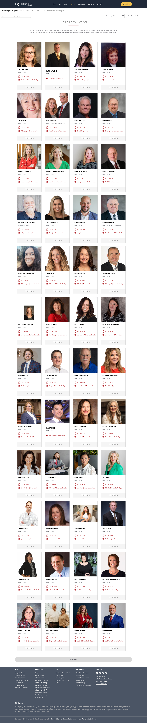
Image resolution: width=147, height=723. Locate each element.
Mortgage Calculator (21, 687)
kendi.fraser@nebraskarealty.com (31, 182)
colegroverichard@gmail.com (30, 233)
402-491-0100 (100, 676)
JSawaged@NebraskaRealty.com (115, 284)
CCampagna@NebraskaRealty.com (32, 284)
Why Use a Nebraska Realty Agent (53, 11)
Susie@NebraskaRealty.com (58, 233)
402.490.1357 (53, 383)
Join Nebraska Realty (82, 673)
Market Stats (39, 697)
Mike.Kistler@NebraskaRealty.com (59, 590)
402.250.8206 (81, 484)
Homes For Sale (20, 675)
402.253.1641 (81, 536)
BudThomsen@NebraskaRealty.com (116, 233)
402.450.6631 (53, 587)
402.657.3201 (53, 331)
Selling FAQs (59, 675)
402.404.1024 (81, 77)
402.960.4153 (81, 280)
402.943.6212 (81, 178)
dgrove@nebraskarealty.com (114, 131)
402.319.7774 (109, 280)
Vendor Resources (41, 695)
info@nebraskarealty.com (104, 679)
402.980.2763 (109, 587)
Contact (127, 4)
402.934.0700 (109, 178)
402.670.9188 (25, 178)
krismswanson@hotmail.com (58, 539)
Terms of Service (56, 719)
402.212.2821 (109, 230)
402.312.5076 (53, 127)
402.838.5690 (109, 434)
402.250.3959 (109, 127)
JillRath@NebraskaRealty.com (114, 488)
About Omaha (39, 675)
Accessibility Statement (89, 719)
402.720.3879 (25, 127)
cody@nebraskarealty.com (85, 233)
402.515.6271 (25, 230)
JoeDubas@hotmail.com (112, 539)
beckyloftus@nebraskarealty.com (31, 641)
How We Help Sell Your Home (63, 681)
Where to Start (80, 675)
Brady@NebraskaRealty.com (114, 437)
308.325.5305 (25, 587)
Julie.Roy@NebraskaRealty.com (59, 284)
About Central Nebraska (42, 687)
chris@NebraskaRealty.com (57, 131)
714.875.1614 (25, 280)
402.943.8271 (109, 77)
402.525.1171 (81, 230)
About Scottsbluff (41, 690)
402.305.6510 (53, 484)
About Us (91, 4)
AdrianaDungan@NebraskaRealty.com (89, 80)
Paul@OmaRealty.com (112, 182)
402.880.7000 (81, 127)
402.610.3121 (81, 587)
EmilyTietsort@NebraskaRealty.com (32, 488)
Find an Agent (24, 11)
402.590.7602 (81, 637)
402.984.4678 (81, 383)
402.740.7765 (53, 536)
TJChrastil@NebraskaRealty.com (59, 488)
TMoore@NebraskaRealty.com (86, 539)
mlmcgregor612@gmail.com (114, 335)
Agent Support (80, 680)
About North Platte (41, 685)
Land (65, 4)
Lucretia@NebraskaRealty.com (86, 437)
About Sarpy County (41, 680)
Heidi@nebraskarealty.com (85, 590)
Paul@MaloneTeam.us (56, 78)
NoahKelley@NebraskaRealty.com (31, 386)
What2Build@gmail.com (112, 386)
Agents (73, 4)
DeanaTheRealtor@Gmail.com (30, 437)
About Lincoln (39, 678)
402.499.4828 (109, 484)
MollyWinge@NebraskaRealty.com (87, 335)
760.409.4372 (81, 331)
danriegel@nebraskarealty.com (58, 435)
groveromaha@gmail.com (29, 539)
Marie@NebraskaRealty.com (86, 641)
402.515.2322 (25, 383)
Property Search (20, 673)
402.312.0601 (25, 536)
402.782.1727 (25, 77)
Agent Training (80, 683)
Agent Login (77, 719)
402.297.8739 (25, 434)
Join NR (99, 4)
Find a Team (35, 11)
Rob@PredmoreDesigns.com (58, 641)
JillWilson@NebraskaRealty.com (31, 80)
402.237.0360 (109, 383)
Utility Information (41, 692)
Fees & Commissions (82, 678)
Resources (81, 4)
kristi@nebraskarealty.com (57, 182)
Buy (54, 4)
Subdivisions (19, 683)
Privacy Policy (67, 719)
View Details (29, 87)
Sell (60, 4)
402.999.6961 (53, 280)
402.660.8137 (25, 484)
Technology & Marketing (83, 685)
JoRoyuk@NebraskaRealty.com (31, 131)
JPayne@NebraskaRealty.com (58, 386)
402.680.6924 (109, 331)
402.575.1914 (109, 637)
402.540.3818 (53, 637)
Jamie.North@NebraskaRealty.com (32, 590)
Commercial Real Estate (22, 680)
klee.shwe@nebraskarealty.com (87, 488)
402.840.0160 (53, 230)
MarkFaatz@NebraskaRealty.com (115, 641)
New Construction (20, 678)
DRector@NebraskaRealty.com (86, 284)
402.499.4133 (109, 536)
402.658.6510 (25, 331)
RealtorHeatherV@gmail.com (114, 590)
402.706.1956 (81, 434)
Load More (73, 659)
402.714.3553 (25, 637)
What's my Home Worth (63, 673)
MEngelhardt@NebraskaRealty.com (88, 386)
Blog (36, 673)
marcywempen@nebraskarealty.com (88, 182)
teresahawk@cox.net (111, 80)
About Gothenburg (41, 683)
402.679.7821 (53, 178)
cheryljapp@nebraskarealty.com (59, 335)
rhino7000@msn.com (83, 131)
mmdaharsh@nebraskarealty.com (31, 335)
